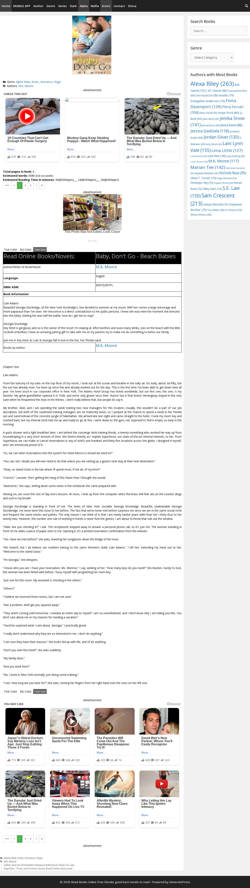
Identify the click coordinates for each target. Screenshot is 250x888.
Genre (50, 6)
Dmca (132, 6)
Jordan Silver (221, 137)
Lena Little (227, 150)
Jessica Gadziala (209, 131)
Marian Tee (207, 167)
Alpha (84, 6)
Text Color (10, 249)
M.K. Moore (25, 86)
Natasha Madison (207, 173)
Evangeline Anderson (207, 101)
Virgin (57, 82)
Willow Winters (200, 214)
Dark (73, 6)
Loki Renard (198, 156)
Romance (46, 82)
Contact (119, 6)
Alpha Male (23, 82)
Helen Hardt (208, 112)
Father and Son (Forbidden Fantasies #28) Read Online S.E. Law (39, 864)
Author (38, 6)
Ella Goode (223, 95)
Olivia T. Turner (203, 178)
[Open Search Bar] (246, 6)
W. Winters (233, 209)
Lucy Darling (236, 156)
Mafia (95, 6)
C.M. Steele (216, 90)
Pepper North (223, 182)
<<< (7, 185)
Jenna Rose (211, 125)
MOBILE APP (21, 6)
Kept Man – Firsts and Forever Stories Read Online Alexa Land (38, 868)
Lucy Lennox (199, 161)
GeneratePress (179, 882)
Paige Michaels (227, 178)
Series (62, 6)
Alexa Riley (212, 84)
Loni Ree (217, 156)
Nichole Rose (233, 173)
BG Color (25, 249)
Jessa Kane (231, 125)
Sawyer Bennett (215, 204)
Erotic (106, 6)
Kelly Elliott (214, 144)
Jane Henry (211, 119)
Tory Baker (215, 210)
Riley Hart (212, 189)
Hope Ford (228, 113)
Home (6, 6)
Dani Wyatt (204, 95)
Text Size (40, 249)
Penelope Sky (201, 183)
